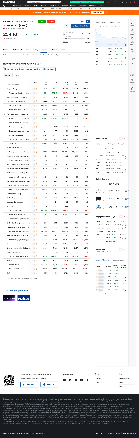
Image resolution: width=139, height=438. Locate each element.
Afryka (97, 9)
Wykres (16, 50)
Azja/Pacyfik (90, 9)
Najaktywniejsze (100, 144)
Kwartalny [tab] (18, 75)
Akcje (6, 9)
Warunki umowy (99, 433)
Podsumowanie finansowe (11, 55)
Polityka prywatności (114, 433)
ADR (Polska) (59, 9)
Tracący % (121, 144)
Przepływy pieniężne (39, 55)
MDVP (97, 45)
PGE (97, 51)
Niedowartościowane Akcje (119, 9)
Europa (73, 9)
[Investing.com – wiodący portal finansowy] (11, 2)
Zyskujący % (112, 144)
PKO (97, 55)
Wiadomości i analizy (29, 50)
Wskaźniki (51, 55)
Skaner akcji (82, 6)
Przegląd (6, 50)
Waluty (98, 22)
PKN (97, 61)
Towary (111, 22)
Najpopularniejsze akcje (105, 217)
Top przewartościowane (119, 259)
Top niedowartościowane (102, 259)
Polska (13, 9)
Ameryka (67, 9)
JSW (97, 48)
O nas (97, 374)
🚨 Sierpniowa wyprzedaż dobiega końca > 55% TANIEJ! (87, 2)
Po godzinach (32, 9)
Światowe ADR (49, 9)
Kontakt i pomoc (100, 382)
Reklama (98, 378)
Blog (120, 374)
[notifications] (131, 2)
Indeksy (104, 22)
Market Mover (101, 139)
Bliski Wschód (81, 9)
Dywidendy (59, 55)
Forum (63, 50)
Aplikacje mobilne (124, 378)
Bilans (28, 55)
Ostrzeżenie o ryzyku (129, 433)
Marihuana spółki (105, 9)
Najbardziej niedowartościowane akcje (104, 251)
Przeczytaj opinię (125, 190)
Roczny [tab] (7, 75)
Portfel (121, 382)
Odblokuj (85, 34)
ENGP (97, 64)
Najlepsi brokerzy (103, 179)
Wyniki (68, 55)
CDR (97, 58)
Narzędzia (122, 386)
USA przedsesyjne (22, 9)
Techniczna (54, 50)
